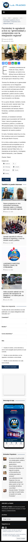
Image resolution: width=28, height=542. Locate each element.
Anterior (7, 179)
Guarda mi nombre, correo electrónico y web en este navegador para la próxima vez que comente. (14, 349)
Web (3, 340)
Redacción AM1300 (8, 39)
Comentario (5, 317)
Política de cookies (16, 535)
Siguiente (20, 179)
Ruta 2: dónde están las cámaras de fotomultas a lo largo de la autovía (16, 468)
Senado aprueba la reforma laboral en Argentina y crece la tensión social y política (13, 238)
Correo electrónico (7, 333)
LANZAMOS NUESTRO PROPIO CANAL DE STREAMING (11, 265)
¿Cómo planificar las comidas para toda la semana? (15, 474)
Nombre (4, 326)
